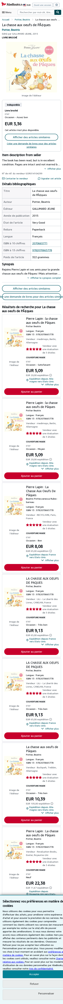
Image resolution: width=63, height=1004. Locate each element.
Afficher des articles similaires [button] (31, 137)
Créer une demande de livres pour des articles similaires (31, 145)
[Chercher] (57, 12)
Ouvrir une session (42, 5)
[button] (31, 67)
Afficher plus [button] (54, 168)
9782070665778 (42, 250)
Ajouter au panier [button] (31, 391)
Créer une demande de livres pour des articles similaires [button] (31, 296)
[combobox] (36, 12)
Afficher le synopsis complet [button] (45, 277)
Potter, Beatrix (11, 29)
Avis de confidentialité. (41, 968)
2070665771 (39, 243)
